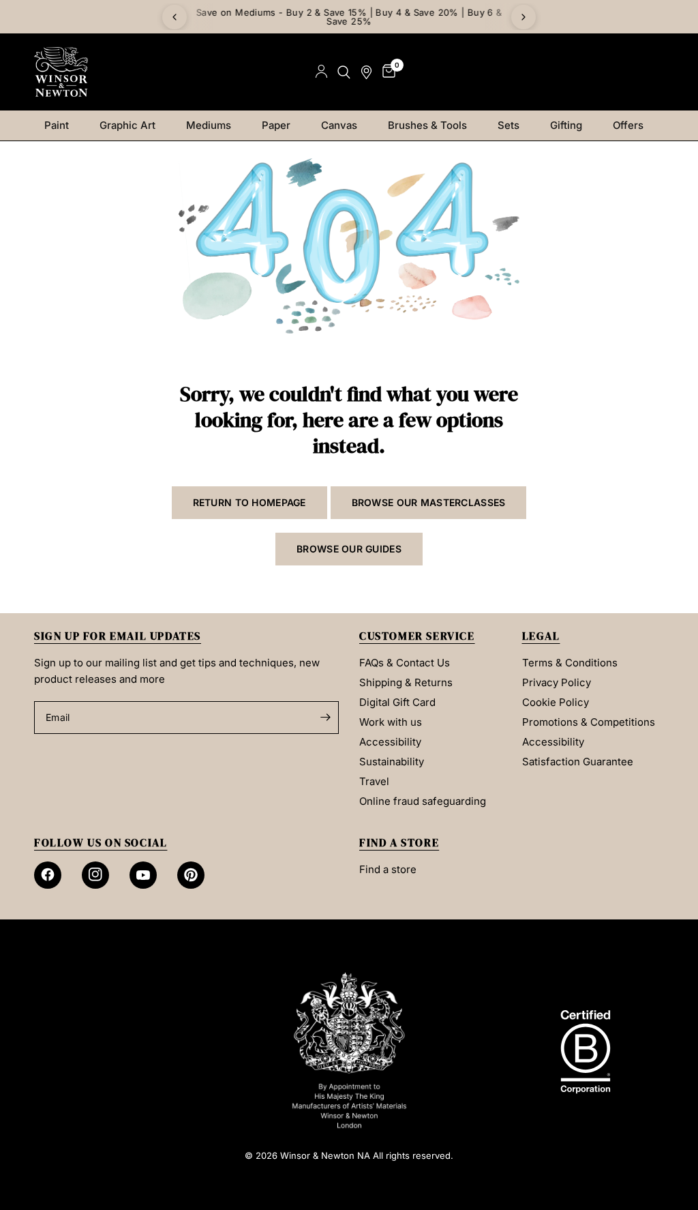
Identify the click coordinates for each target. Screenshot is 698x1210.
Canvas (339, 125)
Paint (56, 125)
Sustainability (391, 761)
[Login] (321, 71)
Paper (276, 125)
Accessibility (390, 741)
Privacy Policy (556, 682)
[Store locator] (366, 71)
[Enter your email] (325, 717)
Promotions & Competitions (588, 721)
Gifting (566, 125)
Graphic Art (127, 125)
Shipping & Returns (406, 682)
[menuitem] (61, 125)
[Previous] (174, 17)
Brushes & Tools (427, 125)
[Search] (344, 71)
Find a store (387, 869)
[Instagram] (95, 875)
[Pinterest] (190, 875)
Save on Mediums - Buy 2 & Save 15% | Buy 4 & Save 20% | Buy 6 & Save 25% (349, 17)
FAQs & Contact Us (404, 662)
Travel (374, 781)
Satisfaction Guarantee (577, 761)
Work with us (390, 721)
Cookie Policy (555, 702)
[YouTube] (143, 875)
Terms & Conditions (570, 662)
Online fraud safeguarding (422, 801)
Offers (628, 125)
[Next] (523, 17)
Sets (508, 125)
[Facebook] (47, 875)
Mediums (208, 125)
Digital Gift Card (397, 702)
